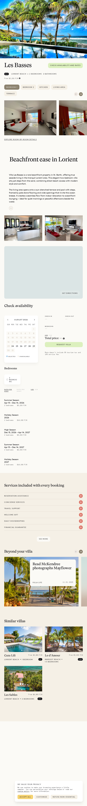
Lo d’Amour (52, 655)
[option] (31, 117)
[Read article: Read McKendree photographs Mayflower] (41, 582)
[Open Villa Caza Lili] (23, 639)
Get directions (70, 293)
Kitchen (44, 87)
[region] (43, 272)
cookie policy (23, 791)
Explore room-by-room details (20, 139)
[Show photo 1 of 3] (21, 650)
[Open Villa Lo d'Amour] (64, 639)
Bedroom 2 (28, 87)
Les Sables (10, 695)
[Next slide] (81, 552)
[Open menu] (81, 5)
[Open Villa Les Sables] (23, 678)
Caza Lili (9, 655)
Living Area (59, 87)
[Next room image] (81, 94)
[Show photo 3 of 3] (24, 650)
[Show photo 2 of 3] (23, 650)
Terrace (10, 94)
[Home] (43, 5)
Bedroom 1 (11, 87)
